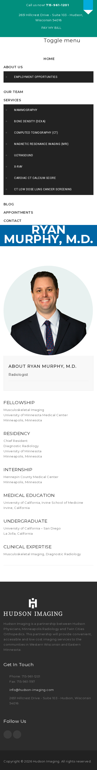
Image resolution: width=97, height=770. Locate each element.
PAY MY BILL (50, 28)
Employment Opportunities (35, 77)
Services (12, 100)
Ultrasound (23, 155)
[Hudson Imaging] (24, 46)
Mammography (25, 110)
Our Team (13, 92)
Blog (9, 204)
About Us (13, 67)
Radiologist (18, 374)
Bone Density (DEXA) (30, 121)
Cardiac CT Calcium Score (35, 178)
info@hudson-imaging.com (31, 690)
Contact (13, 221)
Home (49, 59)
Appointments (18, 212)
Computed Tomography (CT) (36, 132)
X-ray (18, 166)
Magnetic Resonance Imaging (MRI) (41, 144)
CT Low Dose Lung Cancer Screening (43, 189)
